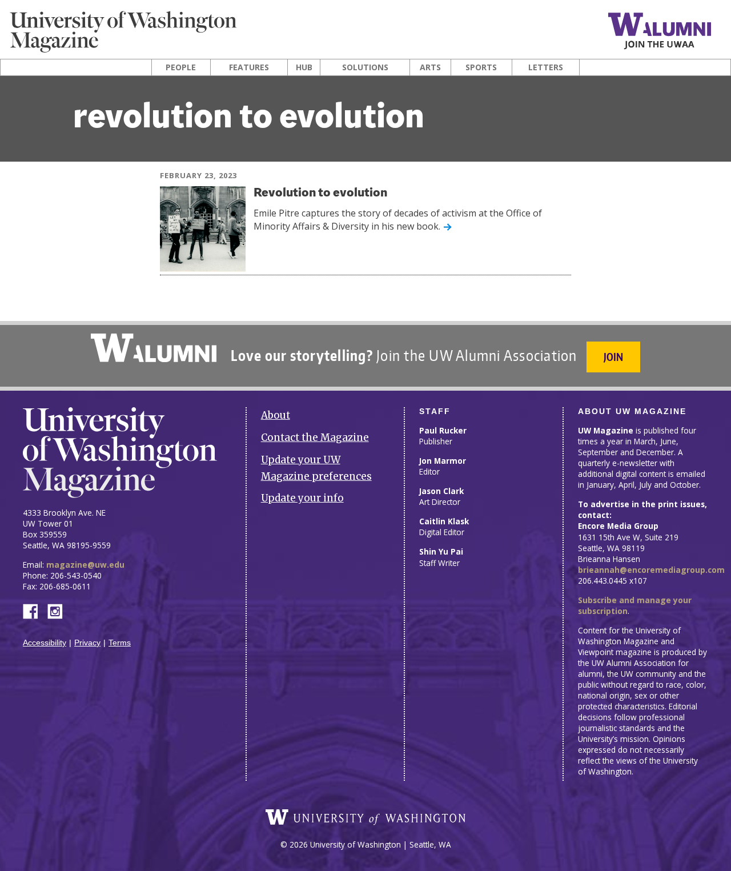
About (275, 415)
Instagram (59, 610)
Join (613, 356)
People (181, 67)
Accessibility (44, 643)
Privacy (87, 643)
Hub (304, 67)
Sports (481, 67)
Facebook (35, 610)
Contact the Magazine (315, 437)
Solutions (365, 67)
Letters (545, 67)
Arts (430, 67)
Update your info (302, 498)
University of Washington (365, 817)
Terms (120, 643)
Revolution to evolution (320, 193)
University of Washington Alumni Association (153, 348)
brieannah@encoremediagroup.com (651, 569)
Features (249, 67)
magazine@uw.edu (85, 564)
